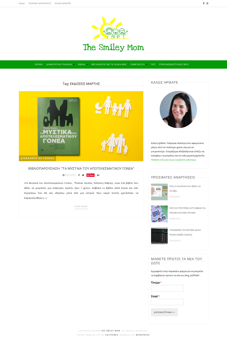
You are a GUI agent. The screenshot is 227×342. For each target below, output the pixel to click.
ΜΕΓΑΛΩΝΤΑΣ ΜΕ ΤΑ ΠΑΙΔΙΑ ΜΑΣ (109, 64)
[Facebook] (203, 3)
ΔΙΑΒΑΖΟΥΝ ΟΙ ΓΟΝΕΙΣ (37, 158)
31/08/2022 (174, 218)
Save (92, 175)
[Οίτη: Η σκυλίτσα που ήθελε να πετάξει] (159, 191)
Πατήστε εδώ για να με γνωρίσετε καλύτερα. (173, 159)
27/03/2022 (174, 240)
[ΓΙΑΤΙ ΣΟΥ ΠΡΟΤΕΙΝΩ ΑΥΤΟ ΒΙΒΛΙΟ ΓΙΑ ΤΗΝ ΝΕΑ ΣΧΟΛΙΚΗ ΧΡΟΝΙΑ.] (159, 213)
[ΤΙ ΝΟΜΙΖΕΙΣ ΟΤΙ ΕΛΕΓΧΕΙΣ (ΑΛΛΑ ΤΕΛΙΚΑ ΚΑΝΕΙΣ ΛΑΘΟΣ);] (159, 235)
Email (155, 296)
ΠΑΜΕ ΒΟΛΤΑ (138, 64)
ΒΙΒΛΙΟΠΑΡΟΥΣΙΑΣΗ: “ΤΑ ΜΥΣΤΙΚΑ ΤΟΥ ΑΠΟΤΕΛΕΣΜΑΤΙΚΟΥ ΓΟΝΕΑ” (81, 168)
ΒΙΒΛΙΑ (82, 64)
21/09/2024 (174, 196)
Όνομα (156, 282)
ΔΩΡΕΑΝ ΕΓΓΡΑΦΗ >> (164, 312)
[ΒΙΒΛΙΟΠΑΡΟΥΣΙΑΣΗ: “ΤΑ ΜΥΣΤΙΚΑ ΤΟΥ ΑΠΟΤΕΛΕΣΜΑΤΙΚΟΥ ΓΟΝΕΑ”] (81, 125)
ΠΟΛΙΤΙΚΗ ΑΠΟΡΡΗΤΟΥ (40, 3)
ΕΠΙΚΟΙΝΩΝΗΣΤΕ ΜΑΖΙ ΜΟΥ (174, 64)
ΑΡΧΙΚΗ (39, 64)
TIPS (153, 64)
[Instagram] (207, 3)
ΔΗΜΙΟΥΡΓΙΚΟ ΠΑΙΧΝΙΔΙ (60, 64)
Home (22, 3)
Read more (81, 206)
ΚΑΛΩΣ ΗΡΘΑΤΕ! (63, 3)
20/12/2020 (70, 175)
